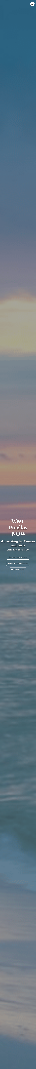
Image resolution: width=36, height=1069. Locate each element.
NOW (26, 549)
